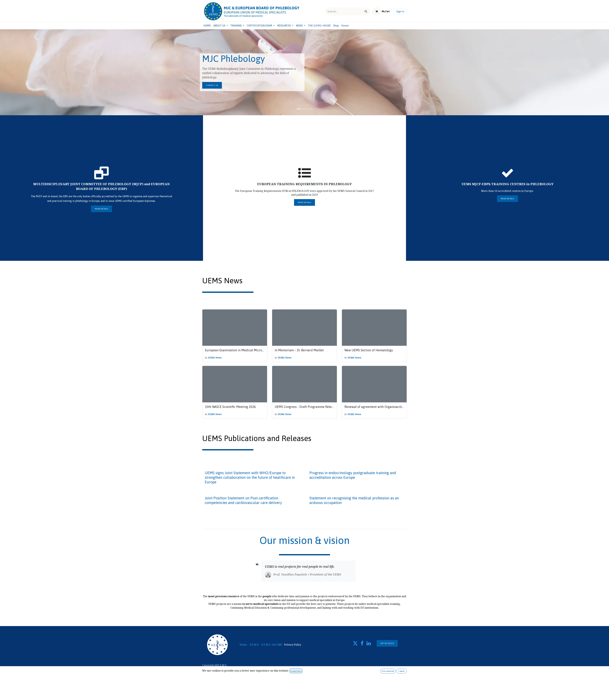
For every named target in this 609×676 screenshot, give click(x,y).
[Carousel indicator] (298, 109)
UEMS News (215, 357)
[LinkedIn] (368, 643)
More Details (101, 209)
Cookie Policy (296, 671)
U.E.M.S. (254, 644)
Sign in (400, 11)
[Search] (366, 11)
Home (243, 644)
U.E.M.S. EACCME (271, 644)
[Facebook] (362, 643)
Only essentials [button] (388, 671)
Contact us (212, 85)
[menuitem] (207, 25)
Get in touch (387, 643)
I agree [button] (401, 671)
